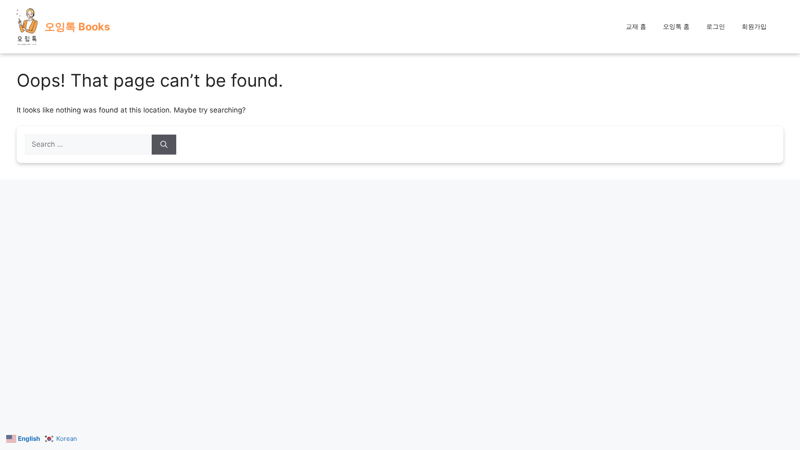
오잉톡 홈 (676, 26)
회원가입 (754, 26)
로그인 (715, 26)
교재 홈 (636, 26)
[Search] (164, 145)
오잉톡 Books (77, 26)
